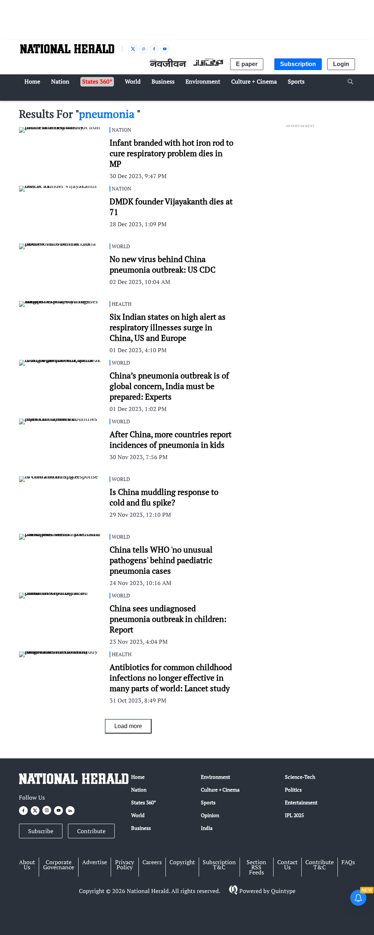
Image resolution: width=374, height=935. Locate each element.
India (207, 827)
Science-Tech (300, 776)
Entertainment (301, 802)
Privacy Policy (124, 864)
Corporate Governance (58, 864)
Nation (138, 789)
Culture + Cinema (220, 789)
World (138, 815)
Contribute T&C (319, 864)
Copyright (182, 862)
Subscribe (40, 831)
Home (138, 776)
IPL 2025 (294, 815)
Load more (128, 726)
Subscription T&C (219, 864)
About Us (27, 864)
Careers (152, 862)
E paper (246, 64)
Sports (208, 802)
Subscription (298, 64)
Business (141, 827)
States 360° (143, 802)
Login (341, 64)
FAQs (348, 862)
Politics (293, 789)
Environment (215, 776)
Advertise (94, 862)
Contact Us (287, 864)
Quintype (283, 891)
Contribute (91, 831)
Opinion (210, 815)
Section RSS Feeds (256, 867)
